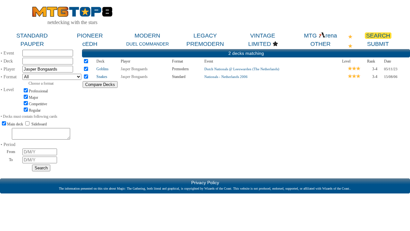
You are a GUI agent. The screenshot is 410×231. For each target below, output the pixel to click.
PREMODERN (205, 44)
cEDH (89, 44)
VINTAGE (262, 35)
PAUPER (32, 44)
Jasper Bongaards (134, 69)
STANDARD (32, 35)
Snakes (101, 76)
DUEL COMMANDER (147, 44)
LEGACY (205, 35)
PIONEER (90, 35)
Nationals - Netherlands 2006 (226, 77)
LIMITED (259, 44)
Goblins (102, 69)
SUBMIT (378, 44)
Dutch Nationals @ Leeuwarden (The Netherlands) (241, 69)
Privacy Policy (205, 182)
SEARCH (378, 35)
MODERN (147, 35)
